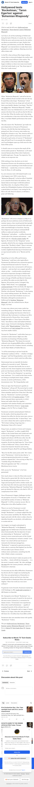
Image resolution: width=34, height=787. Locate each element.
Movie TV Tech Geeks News (14, 628)
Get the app (25, 779)
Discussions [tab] (14, 703)
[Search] (31, 703)
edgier (6, 107)
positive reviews (19, 397)
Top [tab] (3, 703)
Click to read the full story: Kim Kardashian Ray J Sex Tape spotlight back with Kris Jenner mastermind (12, 714)
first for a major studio (19, 239)
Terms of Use (26, 762)
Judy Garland (16, 328)
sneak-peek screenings (22, 590)
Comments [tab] (5, 682)
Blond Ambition (15, 326)
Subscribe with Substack (18, 758)
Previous (6, 671)
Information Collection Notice (22, 763)
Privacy (23, 774)
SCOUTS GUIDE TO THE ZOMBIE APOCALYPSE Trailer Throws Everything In (12, 725)
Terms (27, 774)
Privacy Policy (18, 765)
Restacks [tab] (12, 682)
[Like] (3, 23)
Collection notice (17, 775)
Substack (8, 783)
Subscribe (24, 2)
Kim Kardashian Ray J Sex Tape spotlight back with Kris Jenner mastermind (12, 709)
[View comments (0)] (7, 23)
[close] (29, 729)
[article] (17, 713)
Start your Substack (12, 779)
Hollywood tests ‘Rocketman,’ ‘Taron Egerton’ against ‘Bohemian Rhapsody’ (16, 29)
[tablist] (8, 682)
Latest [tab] (7, 703)
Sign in (30, 2)
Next (28, 671)
